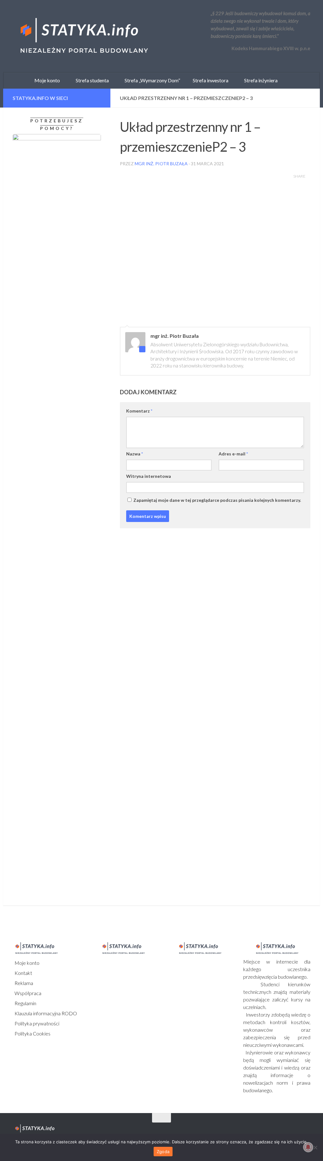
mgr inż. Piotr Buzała (161, 163)
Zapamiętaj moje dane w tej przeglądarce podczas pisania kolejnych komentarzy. (217, 500)
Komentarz (139, 410)
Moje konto (26, 963)
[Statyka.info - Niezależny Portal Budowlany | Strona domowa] (84, 36)
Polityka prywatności (36, 1023)
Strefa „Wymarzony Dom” (151, 80)
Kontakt (23, 973)
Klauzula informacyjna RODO (45, 1013)
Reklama (23, 983)
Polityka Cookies (32, 1033)
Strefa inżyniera (259, 80)
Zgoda (163, 1151)
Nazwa (134, 453)
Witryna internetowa (148, 476)
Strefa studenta (91, 80)
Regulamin (25, 1003)
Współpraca (27, 993)
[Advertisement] (52, 662)
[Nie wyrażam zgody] (315, 1147)
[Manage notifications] (308, 1147)
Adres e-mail (233, 453)
